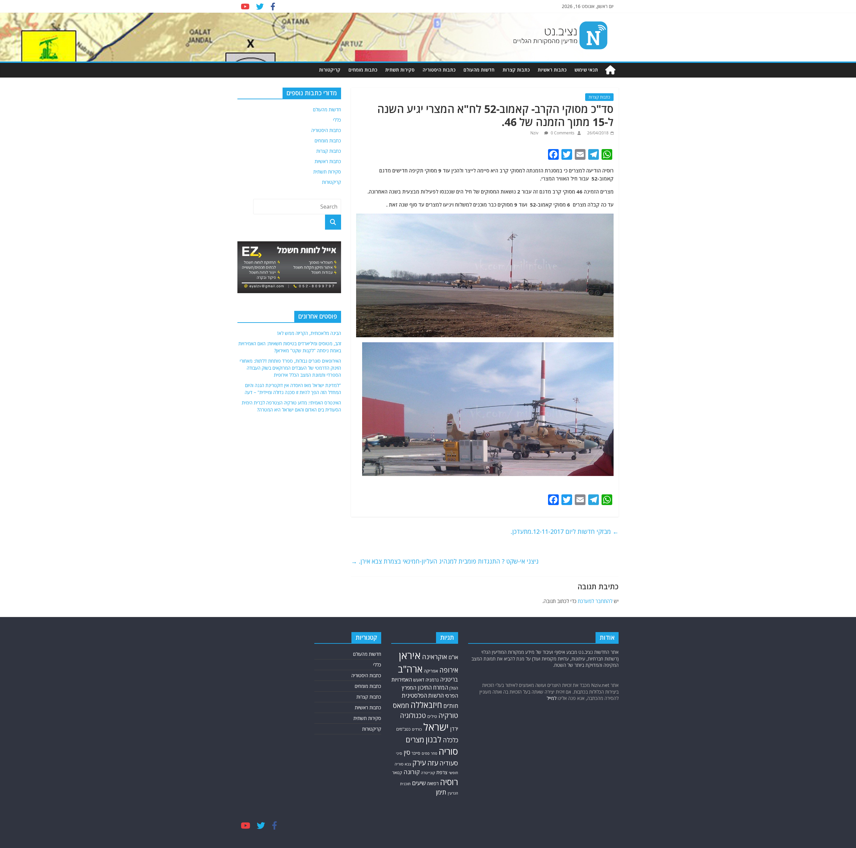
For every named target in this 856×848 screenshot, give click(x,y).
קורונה (412, 772)
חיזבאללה (426, 704)
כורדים (417, 729)
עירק (419, 762)
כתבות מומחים (362, 70)
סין (407, 752)
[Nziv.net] (610, 70)
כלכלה (450, 740)
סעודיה (448, 763)
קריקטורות (329, 70)
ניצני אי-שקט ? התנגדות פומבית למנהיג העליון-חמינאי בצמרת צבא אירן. (445, 561)
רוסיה (449, 782)
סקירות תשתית (400, 70)
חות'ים (450, 706)
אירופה (448, 670)
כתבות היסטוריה (439, 70)
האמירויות (402, 679)
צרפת (441, 772)
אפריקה (431, 671)
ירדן (454, 728)
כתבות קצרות (516, 70)
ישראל (436, 727)
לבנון (433, 739)
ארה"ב (410, 668)
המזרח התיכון (433, 687)
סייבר (416, 753)
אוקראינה (434, 656)
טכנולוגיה (413, 715)
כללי (337, 120)
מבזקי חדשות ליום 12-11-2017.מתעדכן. (565, 531)
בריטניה (449, 679)
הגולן (453, 688)
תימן (441, 792)
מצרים (415, 739)
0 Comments (562, 133)
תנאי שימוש (586, 70)
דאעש (418, 680)
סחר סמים (429, 753)
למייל (551, 698)
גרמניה (432, 680)
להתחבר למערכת (595, 601)
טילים (432, 716)
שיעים (419, 783)
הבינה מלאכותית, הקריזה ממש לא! (309, 333)
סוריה (448, 751)
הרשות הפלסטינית (423, 695)
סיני (399, 753)
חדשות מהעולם (479, 70)
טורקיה (448, 715)
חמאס (401, 705)
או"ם (453, 657)
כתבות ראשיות (552, 70)
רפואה (433, 783)
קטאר (397, 772)
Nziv (534, 133)
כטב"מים (403, 729)
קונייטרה (428, 772)
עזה (432, 762)
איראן (410, 655)
